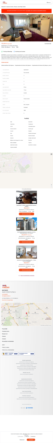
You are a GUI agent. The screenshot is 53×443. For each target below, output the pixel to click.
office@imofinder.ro (6, 295)
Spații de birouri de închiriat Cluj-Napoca (26, 397)
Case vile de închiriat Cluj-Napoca (26, 392)
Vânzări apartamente (26, 360)
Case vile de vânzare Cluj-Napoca (26, 374)
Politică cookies (5, 347)
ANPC (3, 345)
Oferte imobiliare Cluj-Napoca (7, 65)
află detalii (25, 433)
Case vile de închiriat (26, 391)
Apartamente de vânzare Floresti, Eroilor (26, 369)
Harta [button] (50, 39)
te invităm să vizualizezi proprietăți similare (36, 10)
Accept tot (31, 439)
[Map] (26, 170)
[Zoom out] (51, 187)
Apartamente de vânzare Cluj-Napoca (23, 65)
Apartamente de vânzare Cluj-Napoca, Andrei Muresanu (26, 363)
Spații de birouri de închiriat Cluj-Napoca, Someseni (26, 398)
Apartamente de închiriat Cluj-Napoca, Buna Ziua (26, 385)
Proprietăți (4, 328)
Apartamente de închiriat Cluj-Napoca (26, 380)
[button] (2, 27)
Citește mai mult (4, 62)
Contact (4, 338)
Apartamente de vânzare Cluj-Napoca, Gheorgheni (26, 366)
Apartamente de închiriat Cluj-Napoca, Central (26, 386)
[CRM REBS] (29, 407)
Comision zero (5, 331)
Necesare (21, 436)
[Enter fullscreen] (51, 154)
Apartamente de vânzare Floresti (26, 365)
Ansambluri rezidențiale (8, 341)
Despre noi (4, 333)
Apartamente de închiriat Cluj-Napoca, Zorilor (26, 382)
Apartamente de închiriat (26, 379)
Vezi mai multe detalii (26, 213)
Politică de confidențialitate (8, 350)
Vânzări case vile (26, 372)
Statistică (27, 436)
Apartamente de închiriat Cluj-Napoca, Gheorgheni (26, 383)
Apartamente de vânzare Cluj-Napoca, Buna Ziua (26, 368)
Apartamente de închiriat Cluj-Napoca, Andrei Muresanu (26, 388)
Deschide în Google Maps (7, 300)
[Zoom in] (51, 185)
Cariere (4, 336)
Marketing (33, 436)
